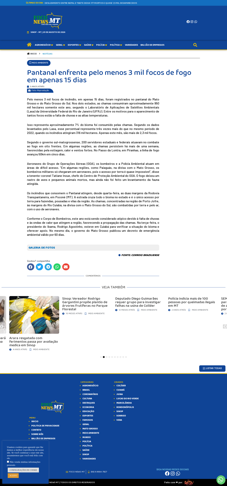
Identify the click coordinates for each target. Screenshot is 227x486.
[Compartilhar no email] (65, 266)
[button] (38, 63)
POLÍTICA (87, 446)
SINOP (85, 454)
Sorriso (121, 416)
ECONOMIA (88, 407)
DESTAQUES (88, 403)
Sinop (119, 411)
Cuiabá (120, 390)
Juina (119, 394)
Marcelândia (124, 403)
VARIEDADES (89, 459)
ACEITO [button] (13, 475)
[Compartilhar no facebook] (30, 266)
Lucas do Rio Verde (127, 399)
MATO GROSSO (90, 429)
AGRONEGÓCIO (90, 386)
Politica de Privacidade (45, 426)
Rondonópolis (125, 407)
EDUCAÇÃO (88, 411)
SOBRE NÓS (37, 434)
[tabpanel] (120, 305)
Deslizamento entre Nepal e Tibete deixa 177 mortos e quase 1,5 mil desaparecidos (91, 3)
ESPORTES (87, 416)
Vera (119, 420)
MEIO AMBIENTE (90, 433)
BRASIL (86, 390)
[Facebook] (188, 21)
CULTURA (87, 399)
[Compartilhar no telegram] (48, 266)
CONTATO (36, 430)
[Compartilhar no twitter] (39, 266)
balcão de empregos (43, 438)
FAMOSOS (87, 420)
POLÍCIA (86, 441)
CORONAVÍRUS (90, 394)
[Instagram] (191, 21)
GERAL (85, 424)
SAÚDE (85, 450)
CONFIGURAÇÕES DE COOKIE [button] (23, 470)
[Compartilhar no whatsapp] (57, 266)
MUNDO (86, 437)
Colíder (121, 386)
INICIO (34, 421)
